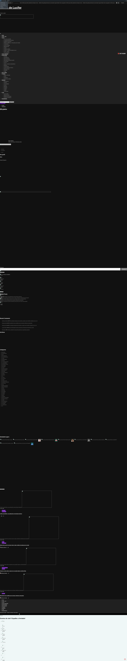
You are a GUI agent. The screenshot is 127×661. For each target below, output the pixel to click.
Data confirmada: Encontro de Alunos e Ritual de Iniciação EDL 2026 (21, 327)
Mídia (3, 387)
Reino (3, 395)
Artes (5, 76)
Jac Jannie (4, 378)
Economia (4, 365)
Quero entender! (5, 53)
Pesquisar (2, 267)
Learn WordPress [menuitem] (3, 5)
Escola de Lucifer (10, 7)
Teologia (3, 403)
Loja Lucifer (6, 93)
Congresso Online (7, 78)
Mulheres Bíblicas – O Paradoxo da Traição (12, 42)
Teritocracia (6, 66)
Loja (3, 384)
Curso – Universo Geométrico (9, 63)
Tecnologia (6, 91)
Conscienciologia (5, 361)
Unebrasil (6, 77)
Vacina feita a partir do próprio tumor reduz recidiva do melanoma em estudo (14, 297)
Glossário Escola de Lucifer (9, 60)
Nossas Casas (6, 68)
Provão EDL (6, 61)
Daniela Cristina (5, 364)
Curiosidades (6, 83)
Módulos (5, 65)
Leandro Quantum (5, 382)
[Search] (0, 100)
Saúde (5, 90)
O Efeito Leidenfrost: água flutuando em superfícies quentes (18, 329)
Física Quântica (4, 372)
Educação (3, 366)
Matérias (3, 80)
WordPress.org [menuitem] (2, 2)
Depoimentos (4, 98)
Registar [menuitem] (8, 0)
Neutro (3, 389)
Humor (3, 377)
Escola (5, 85)
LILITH (5, 47)
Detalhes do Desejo (7, 41)
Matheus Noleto (5, 320)
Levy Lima (4, 383)
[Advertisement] (63, 26)
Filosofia (3, 371)
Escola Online (4, 55)
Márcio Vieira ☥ (4, 547)
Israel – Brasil (6, 51)
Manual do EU (6, 46)
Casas (3, 358)
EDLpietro (4, 329)
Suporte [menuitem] (1, 6)
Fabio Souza (4, 370)
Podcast (5, 87)
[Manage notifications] (125, 659)
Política (5, 88)
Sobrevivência (4, 401)
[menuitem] (1, 1)
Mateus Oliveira (5, 385)
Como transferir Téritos (8, 67)
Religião (3, 396)
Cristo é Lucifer (7, 45)
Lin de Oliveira (4, 327)
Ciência (5, 82)
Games (3, 373)
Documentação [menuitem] (2, 3)
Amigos (3, 150)
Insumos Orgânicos (7, 97)
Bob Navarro (6, 81)
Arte (3, 354)
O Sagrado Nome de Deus (9, 40)
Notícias (5, 86)
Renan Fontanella (5, 397)
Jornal (3, 379)
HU (2, 376)
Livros (3, 37)
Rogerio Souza (4, 398)
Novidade (4, 391)
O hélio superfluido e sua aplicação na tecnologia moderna (11, 507)
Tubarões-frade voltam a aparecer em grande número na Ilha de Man (13, 298)
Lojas (3, 92)
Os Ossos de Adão (7, 39)
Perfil (3, 149)
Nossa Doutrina (7, 58)
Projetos (3, 73)
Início (3, 35)
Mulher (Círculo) (7, 75)
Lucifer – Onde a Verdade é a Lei (10, 50)
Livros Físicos (6, 52)
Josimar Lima (4, 380)
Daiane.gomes (4, 323)
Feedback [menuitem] (1, 7)
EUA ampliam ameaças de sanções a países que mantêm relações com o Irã (23, 320)
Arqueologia (4, 353)
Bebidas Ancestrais (7, 96)
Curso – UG (4, 36)
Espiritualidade (4, 368)
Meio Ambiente (5, 386)
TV (2, 405)
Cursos (5, 62)
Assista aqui (3, 103)
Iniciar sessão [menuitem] (4, 0)
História (3, 374)
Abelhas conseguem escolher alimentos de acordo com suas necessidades (13, 301)
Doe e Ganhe (4, 72)
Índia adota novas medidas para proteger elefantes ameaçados (11, 300)
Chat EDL (5, 70)
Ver (2, 152)
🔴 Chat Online (121, 53)
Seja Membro (6, 57)
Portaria (5, 56)
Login (5, 71)
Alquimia (3, 352)
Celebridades (4, 359)
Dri (1, 516)
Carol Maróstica (5, 356)
